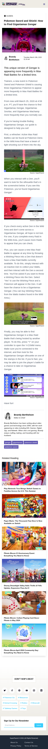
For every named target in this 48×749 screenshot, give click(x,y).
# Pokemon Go (9, 698)
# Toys (23, 708)
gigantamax (17, 442)
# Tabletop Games (10, 708)
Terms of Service (31, 746)
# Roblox (23, 703)
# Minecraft (35, 703)
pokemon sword (11, 447)
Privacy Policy (15, 746)
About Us (14, 742)
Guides (9, 16)
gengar (8, 442)
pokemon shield (31, 442)
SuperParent (14, 738)
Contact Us (28, 742)
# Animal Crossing (10, 703)
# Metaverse (23, 698)
